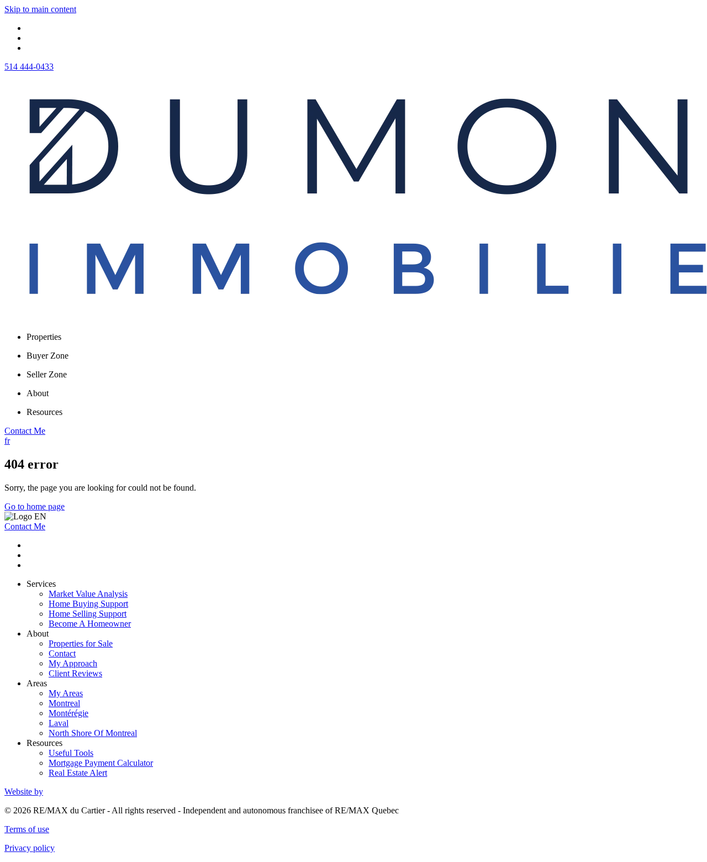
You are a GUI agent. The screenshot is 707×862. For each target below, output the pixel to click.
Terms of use (26, 829)
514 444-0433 (29, 66)
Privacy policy (29, 848)
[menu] (365, 337)
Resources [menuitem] (44, 412)
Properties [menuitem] (44, 336)
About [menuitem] (38, 393)
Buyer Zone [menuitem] (47, 355)
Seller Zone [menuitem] (47, 374)
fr (7, 440)
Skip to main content (40, 9)
